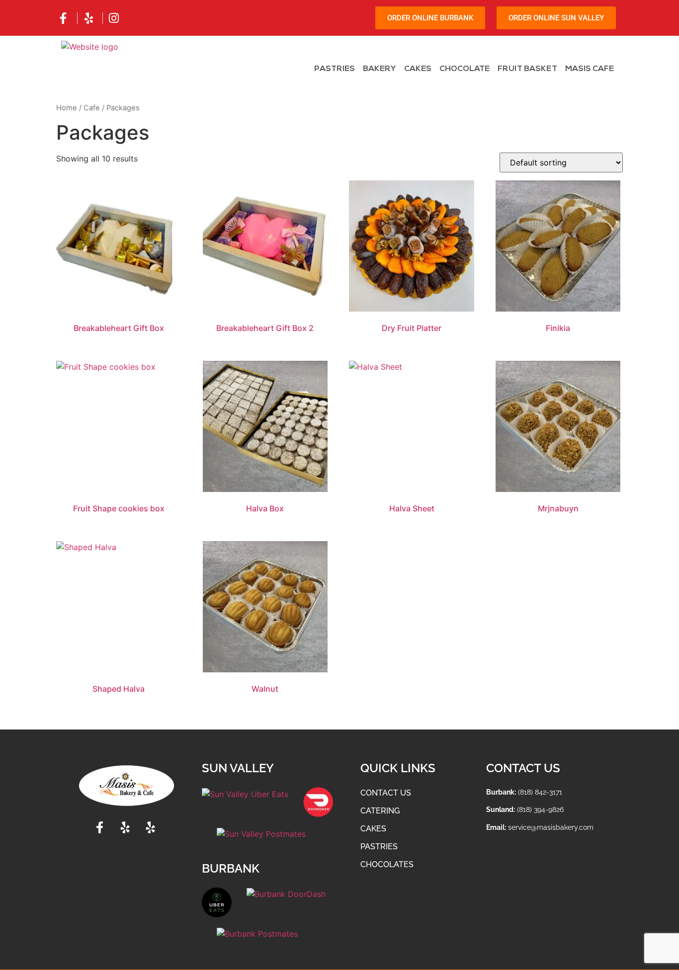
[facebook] (64, 18)
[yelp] (90, 18)
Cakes (417, 69)
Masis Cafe (589, 69)
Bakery (379, 69)
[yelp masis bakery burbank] (152, 827)
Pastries (334, 69)
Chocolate (464, 69)
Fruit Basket (527, 69)
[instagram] (115, 18)
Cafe (92, 107)
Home (66, 107)
